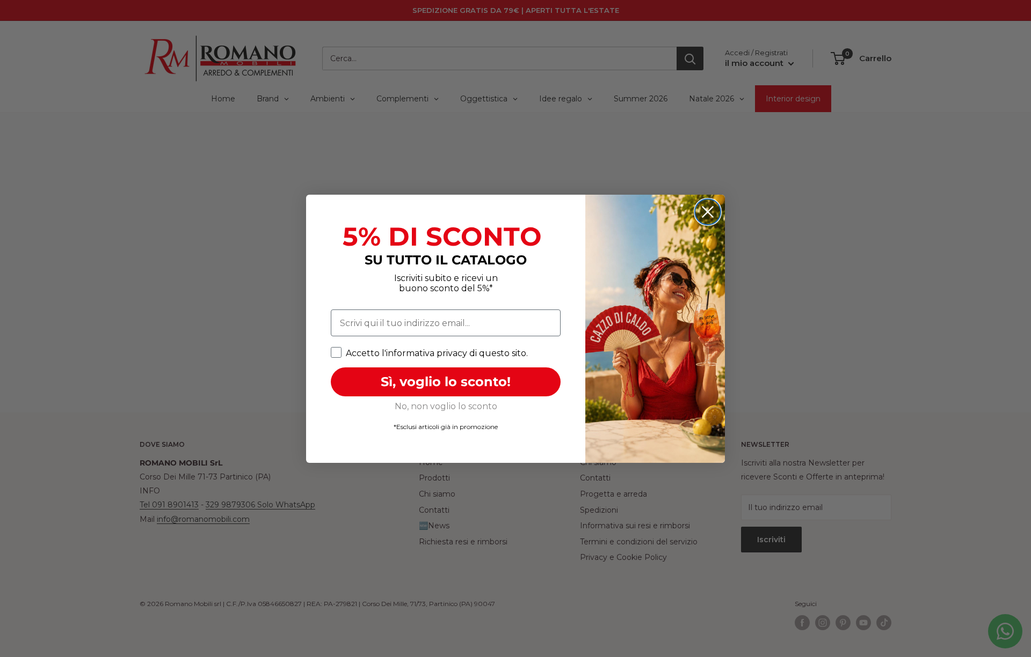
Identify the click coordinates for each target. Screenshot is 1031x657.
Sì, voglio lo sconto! (446, 381)
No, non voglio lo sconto (446, 406)
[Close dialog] (708, 212)
